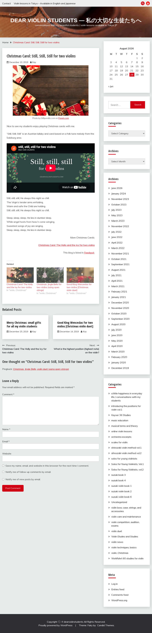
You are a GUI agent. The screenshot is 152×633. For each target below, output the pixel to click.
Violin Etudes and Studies (124, 536)
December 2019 (120, 367)
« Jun (110, 86)
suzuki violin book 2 (121, 491)
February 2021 (119, 291)
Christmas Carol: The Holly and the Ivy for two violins (66, 245)
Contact (6, 3)
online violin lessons (121, 431)
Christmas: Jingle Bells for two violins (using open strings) (49, 287)
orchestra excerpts (121, 436)
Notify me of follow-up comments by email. (28, 471)
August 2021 (118, 269)
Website (6, 453)
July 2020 (116, 329)
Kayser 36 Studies (121, 415)
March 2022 (118, 248)
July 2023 (116, 209)
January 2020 (118, 362)
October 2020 (118, 313)
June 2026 (116, 188)
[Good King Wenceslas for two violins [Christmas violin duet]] (80, 275)
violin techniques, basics (124, 547)
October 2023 (118, 204)
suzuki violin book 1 (121, 485)
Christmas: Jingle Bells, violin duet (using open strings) (41, 369)
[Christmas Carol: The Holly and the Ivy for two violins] (20, 275)
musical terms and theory (124, 425)
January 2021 (118, 297)
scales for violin (119, 442)
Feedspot (89, 252)
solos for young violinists (124, 458)
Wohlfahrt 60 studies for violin (127, 558)
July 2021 (116, 275)
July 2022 (116, 231)
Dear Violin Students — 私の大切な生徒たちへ (76, 20)
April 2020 (117, 346)
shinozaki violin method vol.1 (126, 447)
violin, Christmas (119, 552)
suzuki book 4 (118, 480)
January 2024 (118, 193)
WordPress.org (119, 600)
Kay (34, 62)
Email (6, 441)
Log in (114, 583)
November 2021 (120, 253)
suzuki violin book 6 (121, 496)
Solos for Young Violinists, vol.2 (127, 469)
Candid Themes (105, 625)
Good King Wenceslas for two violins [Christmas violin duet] (79, 287)
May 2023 (117, 215)
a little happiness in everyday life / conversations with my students (126, 397)
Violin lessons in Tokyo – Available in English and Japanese (45, 3)
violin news (117, 541)
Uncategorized (119, 502)
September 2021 (120, 264)
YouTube (148, 3)
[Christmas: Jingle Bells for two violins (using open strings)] (50, 275)
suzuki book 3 (118, 474)
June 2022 (116, 237)
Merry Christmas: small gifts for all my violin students (24, 324)
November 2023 (120, 199)
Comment (8, 394)
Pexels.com (63, 118)
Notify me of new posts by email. (23, 479)
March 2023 (118, 220)
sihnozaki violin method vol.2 (126, 453)
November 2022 (120, 226)
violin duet (116, 531)
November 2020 (120, 308)
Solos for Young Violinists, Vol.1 (127, 464)
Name (6, 429)
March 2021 (118, 286)
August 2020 (118, 324)
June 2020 (116, 335)
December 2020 (120, 302)
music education (119, 420)
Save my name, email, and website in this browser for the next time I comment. (47, 465)
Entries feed (117, 589)
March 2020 (118, 351)
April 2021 (117, 280)
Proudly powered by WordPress (55, 625)
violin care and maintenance (126, 516)
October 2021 (118, 258)
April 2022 (117, 242)
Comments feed (119, 594)
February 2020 (119, 357)
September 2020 (120, 318)
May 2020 (117, 340)
